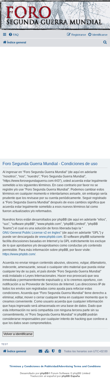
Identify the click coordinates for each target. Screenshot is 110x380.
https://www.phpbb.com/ (19, 254)
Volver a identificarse (18, 334)
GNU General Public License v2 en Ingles (31, 232)
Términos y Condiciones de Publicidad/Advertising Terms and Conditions (55, 366)
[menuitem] (13, 35)
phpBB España (71, 376)
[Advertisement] (55, 103)
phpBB (44, 373)
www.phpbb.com (50, 237)
